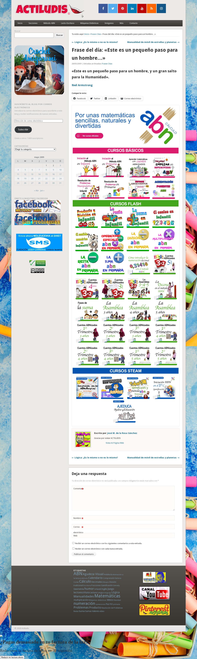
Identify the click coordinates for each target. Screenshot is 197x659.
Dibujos (106, 582)
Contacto (134, 23)
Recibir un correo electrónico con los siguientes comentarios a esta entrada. (108, 543)
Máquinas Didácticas (89, 23)
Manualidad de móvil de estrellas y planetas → (153, 42)
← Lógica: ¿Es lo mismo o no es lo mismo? (95, 42)
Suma (82, 611)
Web (75, 536)
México (110, 600)
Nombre (78, 519)
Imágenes (109, 23)
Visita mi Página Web (115, 443)
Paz (107, 604)
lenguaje (107, 593)
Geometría (79, 589)
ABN (78, 573)
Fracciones (96, 585)
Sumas (88, 611)
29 (46, 183)
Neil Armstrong (82, 85)
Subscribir (23, 129)
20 (32, 178)
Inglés (104, 589)
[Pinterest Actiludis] (154, 609)
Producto (95, 607)
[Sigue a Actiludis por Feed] (151, 8)
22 (46, 178)
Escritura (87, 585)
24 (60, 178)
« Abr (36, 190)
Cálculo (85, 581)
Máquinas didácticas (97, 600)
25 (18, 183)
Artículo (85, 578)
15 (46, 174)
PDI (111, 604)
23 (53, 178)
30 (53, 183)
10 (60, 170)
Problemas (81, 607)
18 (18, 178)
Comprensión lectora (112, 578)
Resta (76, 611)
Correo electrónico (78, 530)
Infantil (97, 589)
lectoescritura (82, 592)
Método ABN (49, 23)
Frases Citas (96, 34)
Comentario (78, 489)
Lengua (100, 592)
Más (121, 23)
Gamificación (107, 585)
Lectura (93, 592)
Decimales (96, 582)
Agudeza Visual (93, 574)
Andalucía (108, 574)
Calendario (95, 577)
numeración (84, 603)
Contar (76, 582)
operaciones (100, 604)
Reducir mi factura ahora (12, 657)
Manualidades (84, 596)
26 (25, 183)
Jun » (42, 190)
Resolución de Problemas (112, 608)
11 (18, 174)
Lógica (115, 592)
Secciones (33, 23)
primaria (116, 604)
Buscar (17, 31)
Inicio (20, 23)
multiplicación (81, 600)
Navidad (117, 600)
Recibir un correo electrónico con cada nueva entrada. (99, 549)
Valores (95, 611)
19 (25, 178)
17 (60, 174)
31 (60, 183)
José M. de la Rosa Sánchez (122, 433)
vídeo (101, 611)
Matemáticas (107, 596)
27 (32, 183)
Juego (111, 588)
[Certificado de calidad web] (37, 266)
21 (39, 178)
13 (32, 174)
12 (25, 174)
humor (89, 589)
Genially (116, 586)
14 (39, 174)
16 (53, 174)
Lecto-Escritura (67, 23)
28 (39, 183)
